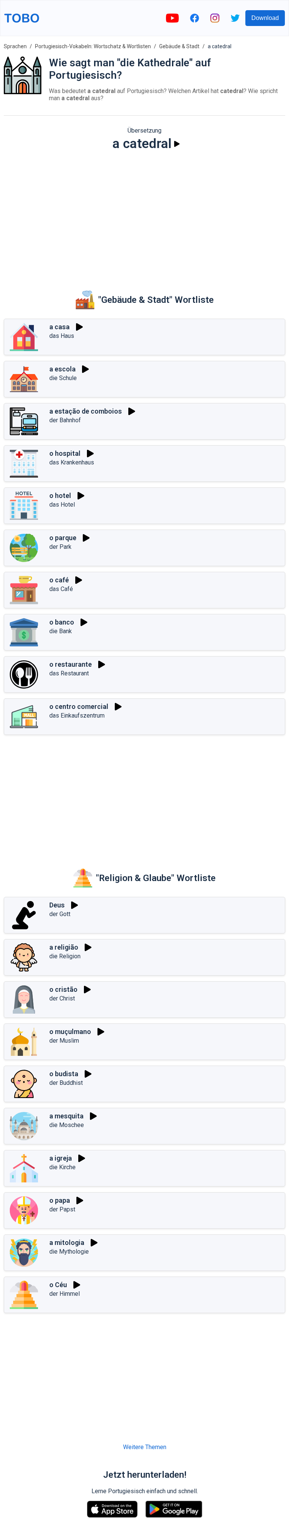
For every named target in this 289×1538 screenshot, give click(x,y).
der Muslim (64, 1040)
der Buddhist (66, 1082)
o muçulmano (70, 1032)
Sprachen (15, 46)
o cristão (63, 989)
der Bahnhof (65, 420)
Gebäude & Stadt (179, 46)
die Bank (60, 631)
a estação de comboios (85, 411)
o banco (61, 622)
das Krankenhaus (71, 462)
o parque (62, 538)
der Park (60, 546)
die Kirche (62, 1167)
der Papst (62, 1209)
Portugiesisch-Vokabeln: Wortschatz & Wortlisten (93, 46)
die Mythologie (69, 1251)
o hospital (65, 453)
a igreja (60, 1158)
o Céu (58, 1285)
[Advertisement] (144, 215)
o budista (63, 1074)
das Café (61, 589)
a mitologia (66, 1242)
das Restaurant (69, 673)
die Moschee (66, 1125)
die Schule (63, 378)
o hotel (60, 495)
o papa (59, 1200)
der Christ (62, 998)
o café (59, 580)
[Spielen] (177, 144)
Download (265, 18)
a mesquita (66, 1116)
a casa (59, 327)
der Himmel (64, 1293)
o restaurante (70, 664)
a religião (63, 947)
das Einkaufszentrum (77, 715)
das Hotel (62, 504)
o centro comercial (78, 706)
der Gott (59, 914)
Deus (57, 905)
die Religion (65, 956)
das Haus (61, 335)
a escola (62, 369)
